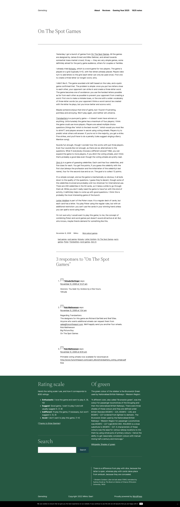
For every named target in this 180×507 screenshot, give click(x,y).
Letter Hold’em (62, 200)
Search (83, 450)
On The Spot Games (100, 54)
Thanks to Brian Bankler (49, 423)
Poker (66, 242)
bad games (62, 239)
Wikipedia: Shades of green (103, 444)
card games (72, 239)
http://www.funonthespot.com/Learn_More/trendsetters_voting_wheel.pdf (93, 360)
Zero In (59, 162)
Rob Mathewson (71, 307)
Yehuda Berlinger (72, 281)
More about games (89, 233)
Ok (141, 504)
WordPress (137, 496)
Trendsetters (62, 118)
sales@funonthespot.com (71, 324)
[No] (177, 504)
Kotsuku (72, 69)
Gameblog (42, 10)
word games (85, 242)
